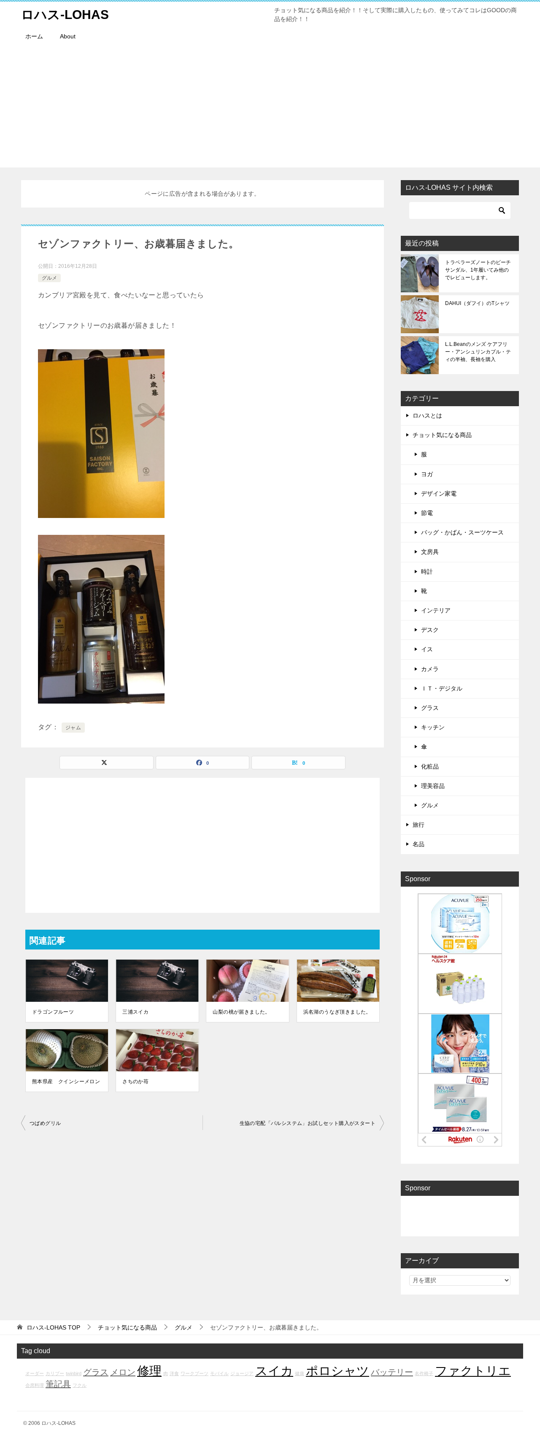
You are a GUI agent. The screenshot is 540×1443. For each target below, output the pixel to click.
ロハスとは (427, 415)
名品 (418, 844)
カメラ (430, 669)
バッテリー (392, 1372)
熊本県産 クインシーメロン (66, 1081)
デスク (430, 629)
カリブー (55, 1373)
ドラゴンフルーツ (53, 1012)
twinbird (73, 1373)
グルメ (49, 278)
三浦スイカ (135, 1012)
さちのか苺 (135, 1081)
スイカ (274, 1371)
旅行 (418, 824)
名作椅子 (424, 1373)
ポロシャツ (337, 1371)
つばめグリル (45, 1123)
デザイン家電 (438, 493)
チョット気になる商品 (442, 435)
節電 (427, 513)
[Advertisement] (270, 108)
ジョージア (242, 1373)
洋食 (174, 1373)
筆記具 (58, 1384)
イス (427, 649)
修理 (149, 1371)
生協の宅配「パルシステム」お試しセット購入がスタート (307, 1123)
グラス (430, 707)
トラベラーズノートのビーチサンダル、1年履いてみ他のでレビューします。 (478, 270)
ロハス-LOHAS (65, 15)
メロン (122, 1372)
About (68, 36)
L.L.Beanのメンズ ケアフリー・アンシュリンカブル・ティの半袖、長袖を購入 (478, 351)
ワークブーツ (194, 1373)
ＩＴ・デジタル (441, 688)
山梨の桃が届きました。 (241, 1012)
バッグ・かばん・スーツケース (462, 532)
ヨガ (427, 474)
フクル (79, 1385)
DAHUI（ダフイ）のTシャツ (477, 303)
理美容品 (433, 785)
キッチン (433, 727)
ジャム (73, 728)
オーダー (34, 1373)
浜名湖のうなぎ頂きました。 (337, 1012)
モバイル (219, 1373)
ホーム (34, 36)
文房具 (430, 551)
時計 (427, 571)
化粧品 (430, 766)
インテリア (436, 610)
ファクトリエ (473, 1371)
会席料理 (34, 1385)
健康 (299, 1373)
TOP (53, 1327)
